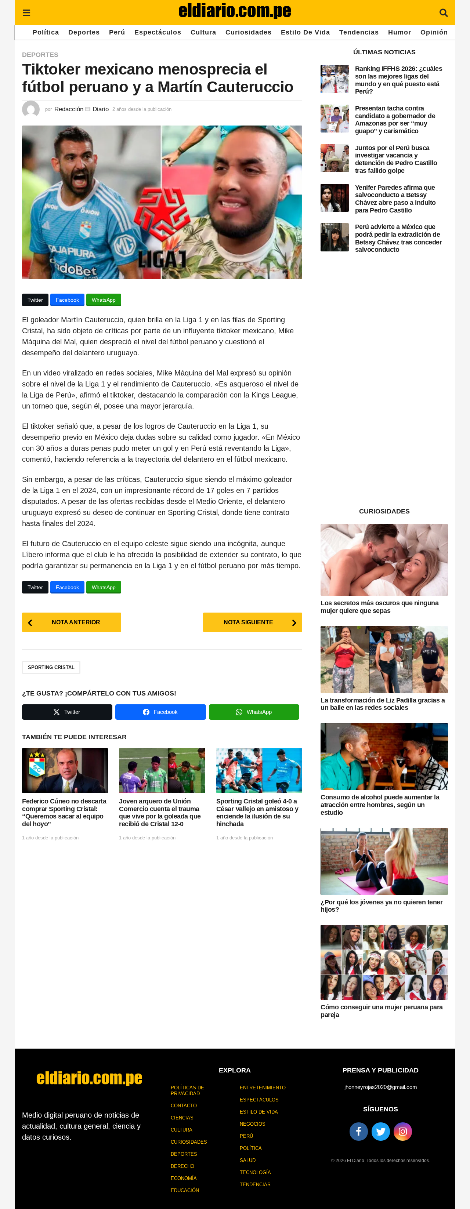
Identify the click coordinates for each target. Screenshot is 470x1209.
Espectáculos (157, 32)
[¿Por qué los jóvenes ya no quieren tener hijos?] (384, 861)
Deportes (84, 32)
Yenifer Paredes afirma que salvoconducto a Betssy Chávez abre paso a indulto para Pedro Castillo (395, 199)
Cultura (203, 32)
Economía (184, 1178)
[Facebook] (359, 1131)
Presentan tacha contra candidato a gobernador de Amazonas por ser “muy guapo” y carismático (395, 120)
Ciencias (182, 1118)
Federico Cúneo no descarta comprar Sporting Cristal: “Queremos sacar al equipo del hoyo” (64, 813)
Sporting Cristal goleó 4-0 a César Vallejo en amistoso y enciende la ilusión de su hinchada (257, 813)
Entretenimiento (263, 1087)
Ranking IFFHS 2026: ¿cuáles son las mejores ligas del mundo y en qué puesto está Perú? (398, 80)
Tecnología (255, 1172)
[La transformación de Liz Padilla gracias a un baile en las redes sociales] (384, 659)
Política (46, 32)
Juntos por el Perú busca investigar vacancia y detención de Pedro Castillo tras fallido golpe (396, 159)
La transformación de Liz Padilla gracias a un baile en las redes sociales (383, 704)
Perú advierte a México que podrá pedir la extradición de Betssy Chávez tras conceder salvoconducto (398, 238)
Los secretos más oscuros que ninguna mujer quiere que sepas (379, 606)
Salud (248, 1160)
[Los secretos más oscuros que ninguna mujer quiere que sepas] (384, 560)
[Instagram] (403, 1131)
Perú (117, 32)
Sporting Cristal (51, 667)
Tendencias (359, 32)
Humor (399, 32)
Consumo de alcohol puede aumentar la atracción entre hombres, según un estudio (380, 805)
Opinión (434, 32)
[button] (26, 12)
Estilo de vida (305, 32)
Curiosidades (248, 32)
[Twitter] (381, 1131)
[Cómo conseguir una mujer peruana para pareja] (384, 962)
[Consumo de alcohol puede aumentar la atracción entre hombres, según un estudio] (384, 756)
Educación (185, 1190)
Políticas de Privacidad (187, 1090)
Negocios (252, 1124)
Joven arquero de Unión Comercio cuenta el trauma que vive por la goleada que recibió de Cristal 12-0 (160, 813)
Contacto (184, 1105)
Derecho (182, 1166)
